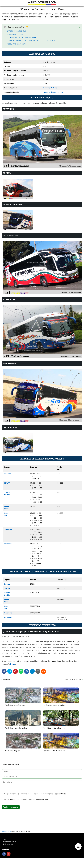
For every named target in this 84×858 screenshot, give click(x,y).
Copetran (7, 474)
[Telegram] (32, 671)
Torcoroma (8, 530)
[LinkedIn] (26, 671)
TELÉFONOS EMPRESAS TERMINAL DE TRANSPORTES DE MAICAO (31, 41)
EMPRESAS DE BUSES (15, 34)
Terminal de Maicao (51, 88)
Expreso (7, 492)
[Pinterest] (15, 671)
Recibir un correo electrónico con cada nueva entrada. (25, 799)
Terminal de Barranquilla (53, 92)
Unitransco (8, 544)
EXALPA (7, 483)
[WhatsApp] (21, 671)
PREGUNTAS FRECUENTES (16, 44)
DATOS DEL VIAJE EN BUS (16, 31)
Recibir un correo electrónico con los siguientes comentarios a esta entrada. (34, 794)
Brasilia (7, 495)
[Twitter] (9, 671)
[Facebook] (4, 671)
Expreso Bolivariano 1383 (72, 679)
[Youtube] (9, 854)
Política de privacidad (9, 841)
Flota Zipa (6, 679)
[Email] (37, 671)
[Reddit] (43, 671)
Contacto (5, 839)
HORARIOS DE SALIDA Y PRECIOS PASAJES (23, 37)
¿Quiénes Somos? (7, 844)
